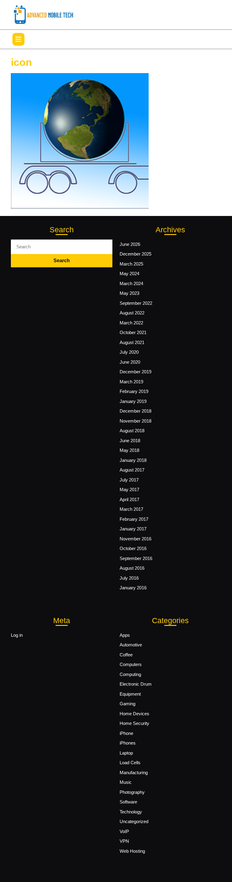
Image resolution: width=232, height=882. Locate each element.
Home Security (134, 723)
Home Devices (134, 713)
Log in (17, 635)
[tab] (18, 39)
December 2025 (135, 253)
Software (128, 801)
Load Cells (130, 762)
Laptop (126, 752)
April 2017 (129, 499)
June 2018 (130, 440)
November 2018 (135, 420)
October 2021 (133, 332)
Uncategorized (134, 821)
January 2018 (133, 460)
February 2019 (134, 391)
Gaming (127, 703)
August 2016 (132, 568)
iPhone (126, 733)
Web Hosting (132, 851)
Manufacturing (134, 772)
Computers (131, 664)
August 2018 (132, 430)
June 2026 (130, 244)
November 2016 (135, 538)
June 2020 (130, 362)
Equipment (130, 694)
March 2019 (131, 381)
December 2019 (135, 371)
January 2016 (133, 587)
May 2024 (129, 273)
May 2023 (129, 293)
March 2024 (131, 283)
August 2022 (132, 312)
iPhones (128, 742)
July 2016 (129, 578)
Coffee (126, 654)
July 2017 (129, 479)
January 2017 (133, 528)
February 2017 (134, 519)
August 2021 (132, 342)
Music (126, 782)
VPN (124, 841)
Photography (132, 792)
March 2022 (131, 322)
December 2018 (135, 411)
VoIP (124, 831)
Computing (130, 674)
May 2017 (129, 489)
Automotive (131, 644)
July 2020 (129, 352)
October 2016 (133, 548)
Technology (131, 811)
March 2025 (131, 263)
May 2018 (129, 450)
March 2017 (131, 509)
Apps (125, 635)
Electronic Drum (136, 684)
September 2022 (136, 303)
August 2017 (132, 469)
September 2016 (136, 558)
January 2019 (133, 401)
